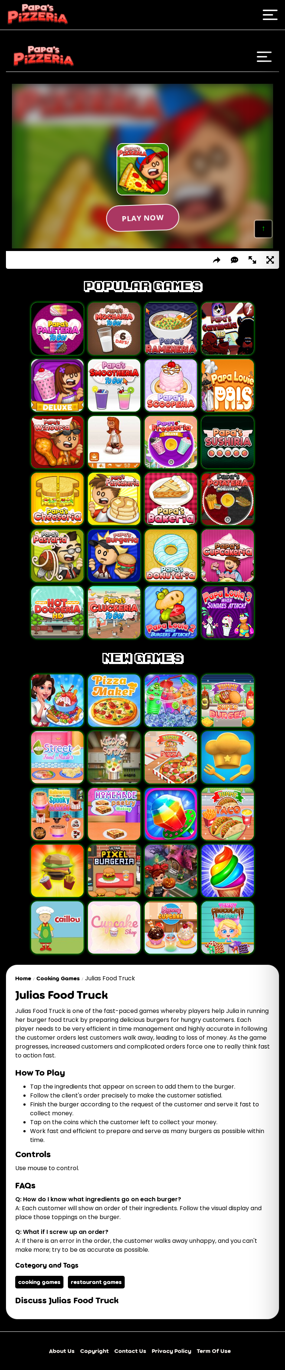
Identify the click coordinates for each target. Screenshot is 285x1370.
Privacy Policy (171, 1350)
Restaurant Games (96, 1281)
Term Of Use (214, 1350)
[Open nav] (270, 15)
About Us (62, 1350)
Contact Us (130, 1350)
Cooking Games (58, 978)
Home (23, 978)
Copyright (94, 1350)
